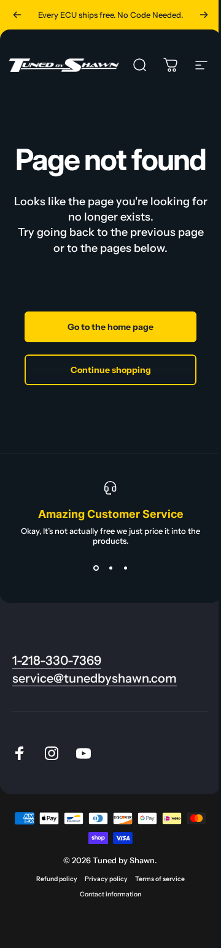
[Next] (203, 14)
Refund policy (56, 879)
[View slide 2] (110, 567)
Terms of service (160, 879)
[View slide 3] (125, 567)
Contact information (110, 894)
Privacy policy (106, 879)
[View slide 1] (95, 567)
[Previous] (17, 14)
